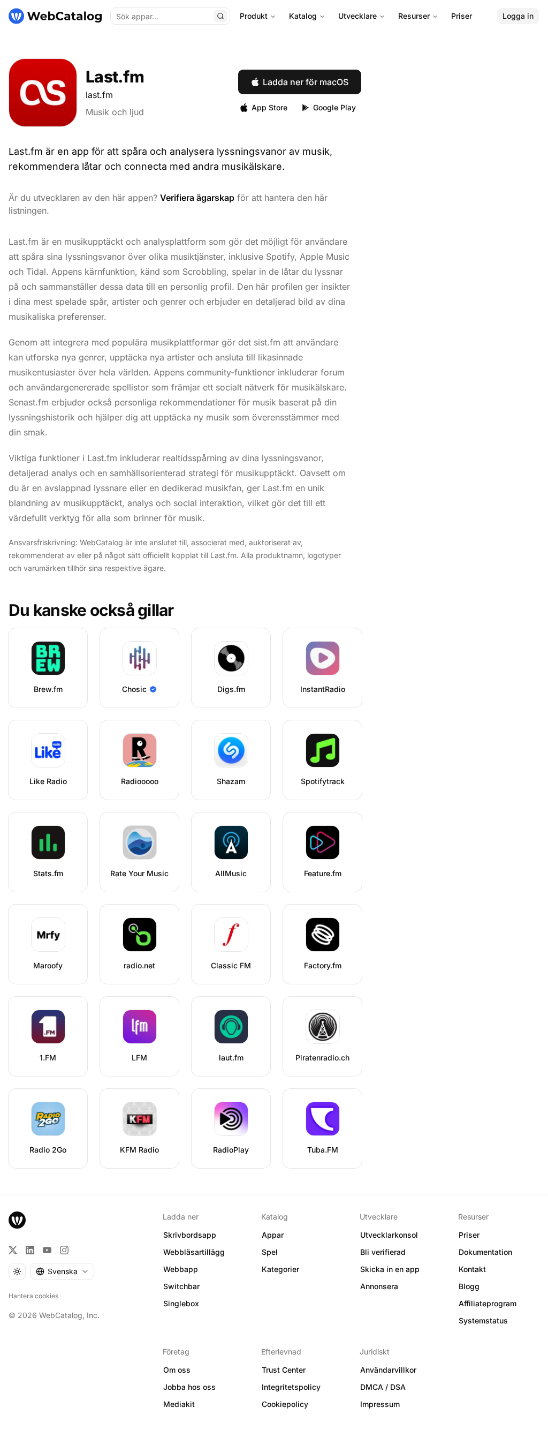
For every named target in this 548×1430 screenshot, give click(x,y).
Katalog (303, 15)
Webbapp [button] (180, 1269)
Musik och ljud (115, 112)
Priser (461, 15)
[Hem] (55, 16)
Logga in (518, 15)
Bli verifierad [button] (383, 1251)
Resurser (414, 15)
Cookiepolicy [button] (285, 1404)
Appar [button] (273, 1234)
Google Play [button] (334, 107)
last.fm (99, 94)
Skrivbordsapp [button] (189, 1234)
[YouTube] (47, 1250)
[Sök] (220, 16)
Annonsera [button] (379, 1286)
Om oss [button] (177, 1369)
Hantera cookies (33, 1296)
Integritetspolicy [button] (291, 1386)
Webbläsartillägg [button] (194, 1251)
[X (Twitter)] (13, 1250)
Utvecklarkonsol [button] (389, 1234)
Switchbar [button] (181, 1286)
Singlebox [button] (181, 1303)
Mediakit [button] (179, 1404)
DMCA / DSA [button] (383, 1386)
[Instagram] (64, 1250)
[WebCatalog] (17, 1220)
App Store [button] (269, 107)
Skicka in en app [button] (390, 1269)
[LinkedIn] (30, 1250)
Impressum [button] (380, 1404)
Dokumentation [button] (485, 1251)
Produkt (254, 15)
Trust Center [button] (284, 1369)
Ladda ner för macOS (305, 82)
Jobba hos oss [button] (189, 1386)
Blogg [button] (469, 1286)
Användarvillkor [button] (388, 1369)
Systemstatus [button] (483, 1320)
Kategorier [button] (280, 1269)
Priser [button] (469, 1234)
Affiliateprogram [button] (487, 1303)
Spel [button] (270, 1251)
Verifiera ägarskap (197, 197)
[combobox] (62, 1271)
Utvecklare (357, 15)
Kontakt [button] (472, 1269)
